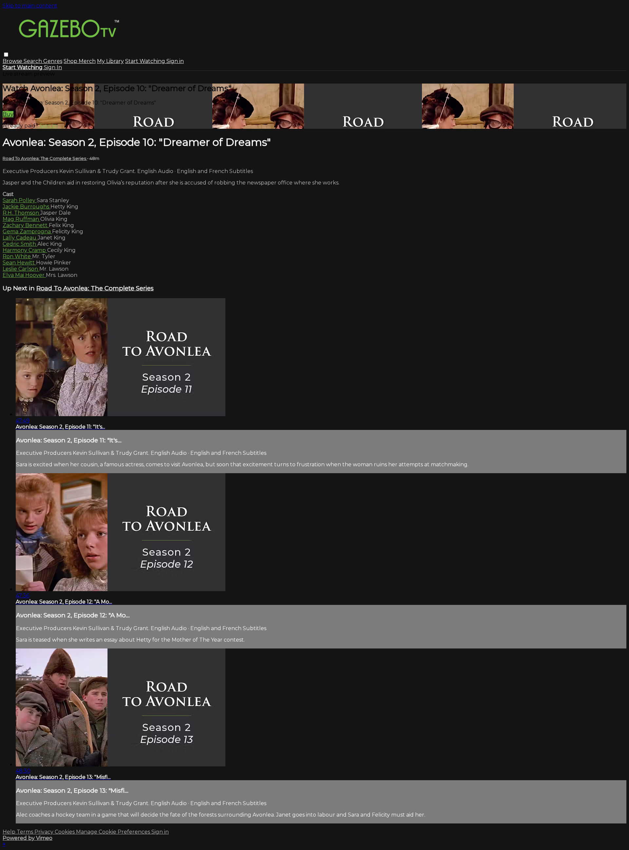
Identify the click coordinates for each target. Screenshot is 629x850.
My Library (110, 61)
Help (10, 832)
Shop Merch (80, 61)
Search (33, 61)
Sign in (175, 61)
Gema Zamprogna (27, 231)
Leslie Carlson (21, 269)
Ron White (17, 256)
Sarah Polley (20, 200)
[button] (6, 54)
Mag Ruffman (21, 219)
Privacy (44, 832)
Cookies (65, 832)
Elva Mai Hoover (24, 275)
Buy (8, 114)
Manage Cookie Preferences (113, 832)
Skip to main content (30, 6)
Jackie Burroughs (26, 206)
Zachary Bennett (26, 225)
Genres (52, 61)
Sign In (53, 67)
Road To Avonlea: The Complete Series (45, 158)
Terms (25, 832)
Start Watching (145, 61)
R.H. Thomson (21, 213)
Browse (13, 61)
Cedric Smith (20, 244)
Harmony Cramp (25, 250)
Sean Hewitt (19, 263)
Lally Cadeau (20, 238)
